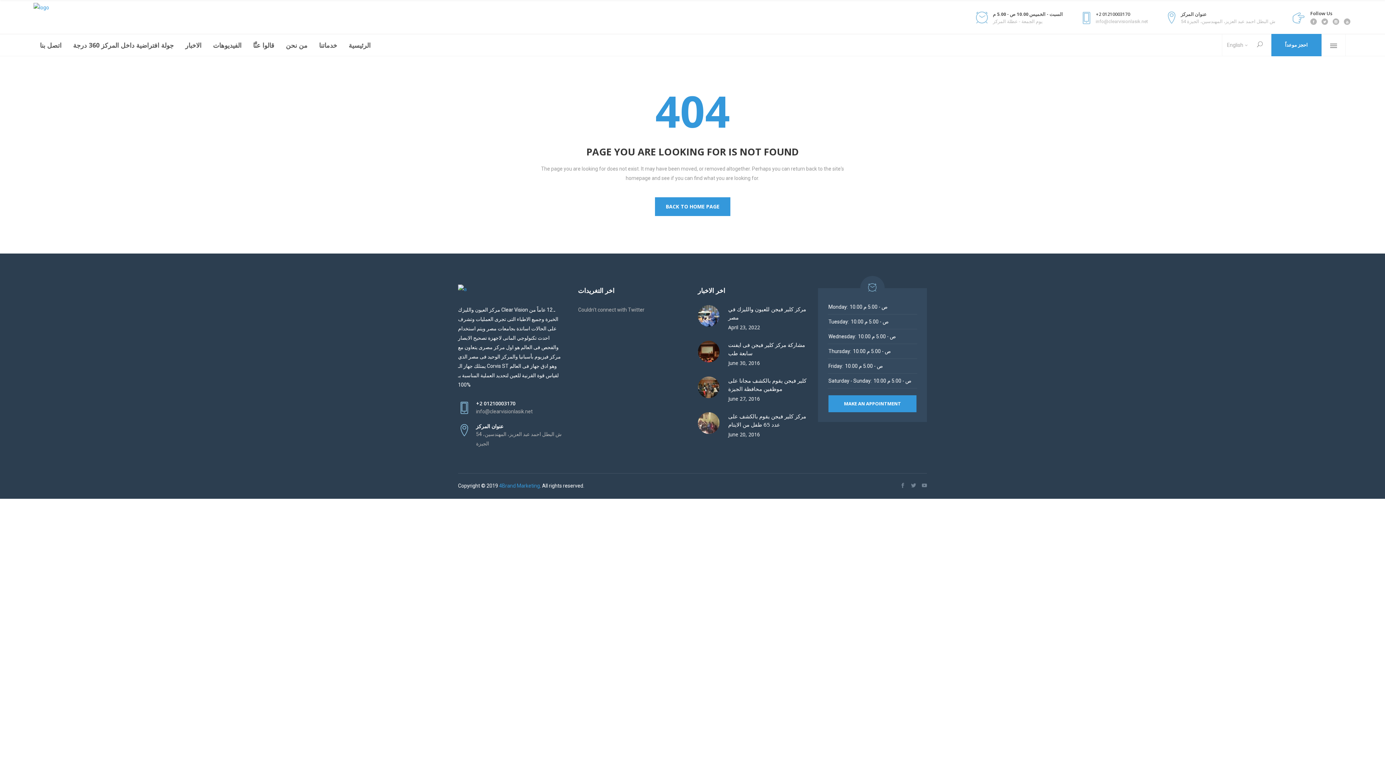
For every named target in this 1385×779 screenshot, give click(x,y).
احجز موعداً (1296, 45)
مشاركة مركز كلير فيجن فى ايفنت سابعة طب (766, 349)
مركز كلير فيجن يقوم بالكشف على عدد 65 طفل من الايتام (767, 420)
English (1235, 45)
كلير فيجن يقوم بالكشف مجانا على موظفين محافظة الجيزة (767, 384)
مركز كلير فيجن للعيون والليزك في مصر (767, 313)
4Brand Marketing (519, 486)
